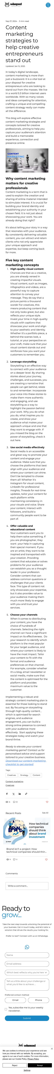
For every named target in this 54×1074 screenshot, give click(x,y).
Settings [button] (27, 1070)
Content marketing (14, 781)
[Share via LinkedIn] (19, 794)
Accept (40, 1065)
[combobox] (27, 972)
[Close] (50, 1050)
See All (45, 813)
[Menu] (48, 5)
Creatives (11, 775)
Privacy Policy (33, 1059)
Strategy (24, 775)
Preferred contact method (17, 995)
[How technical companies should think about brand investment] (27, 831)
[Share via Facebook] (7, 794)
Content (36, 775)
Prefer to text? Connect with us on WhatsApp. (27, 936)
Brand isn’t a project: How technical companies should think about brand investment (26, 850)
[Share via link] (26, 794)
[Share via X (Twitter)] (13, 794)
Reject (14, 1065)
